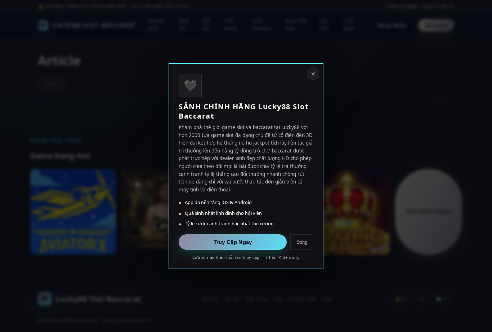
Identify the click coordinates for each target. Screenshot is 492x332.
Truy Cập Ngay (233, 242)
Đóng (301, 241)
